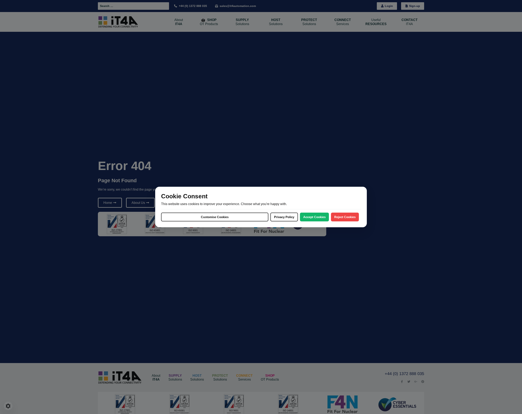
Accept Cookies (314, 217)
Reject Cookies (345, 217)
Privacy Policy (284, 217)
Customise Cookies (215, 217)
